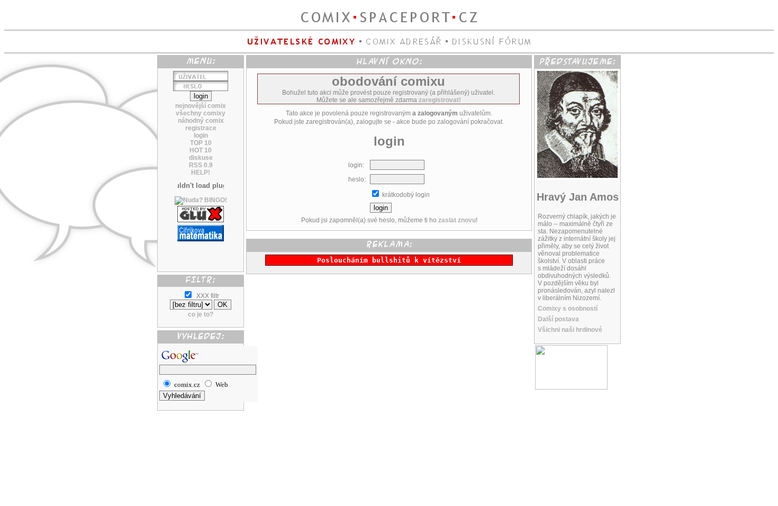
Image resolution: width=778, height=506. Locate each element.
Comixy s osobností (568, 308)
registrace (200, 128)
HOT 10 (200, 150)
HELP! (200, 172)
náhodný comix (201, 120)
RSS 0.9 (201, 165)
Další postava (558, 319)
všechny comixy (200, 113)
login (201, 135)
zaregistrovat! (440, 100)
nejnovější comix (200, 106)
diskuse (201, 157)
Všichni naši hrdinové (570, 329)
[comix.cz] (571, 387)
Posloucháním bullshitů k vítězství (389, 260)
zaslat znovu (457, 220)
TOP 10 (201, 143)
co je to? (200, 314)
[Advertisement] (200, 252)
